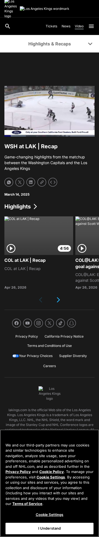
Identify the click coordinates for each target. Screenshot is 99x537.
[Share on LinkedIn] (30, 182)
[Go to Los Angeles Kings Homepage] (44, 8)
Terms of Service (27, 503)
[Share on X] (19, 182)
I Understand (49, 528)
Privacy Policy (18, 471)
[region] (49, 483)
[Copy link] (41, 182)
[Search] (7, 26)
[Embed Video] (52, 182)
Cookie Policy (51, 471)
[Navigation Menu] (91, 26)
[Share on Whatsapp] (8, 182)
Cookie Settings (51, 477)
